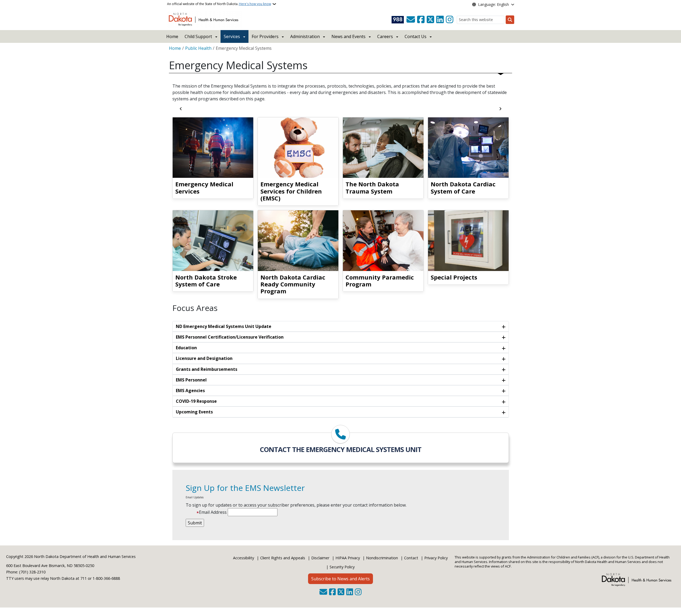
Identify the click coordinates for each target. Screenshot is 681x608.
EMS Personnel (191, 380)
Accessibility (243, 557)
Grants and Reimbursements (206, 369)
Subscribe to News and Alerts (340, 579)
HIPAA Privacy (347, 557)
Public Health (198, 48)
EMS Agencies (190, 390)
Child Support (198, 36)
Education (186, 348)
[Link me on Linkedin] (440, 19)
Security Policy (342, 566)
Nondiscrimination (382, 557)
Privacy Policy (436, 557)
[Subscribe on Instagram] (449, 19)
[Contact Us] (410, 19)
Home (172, 36)
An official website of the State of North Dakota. (219, 4)
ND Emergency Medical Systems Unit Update (223, 326)
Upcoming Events (194, 412)
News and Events (348, 36)
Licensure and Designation (204, 358)
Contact (411, 557)
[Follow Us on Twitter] (430, 19)
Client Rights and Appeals (282, 557)
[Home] (204, 19)
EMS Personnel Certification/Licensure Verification (230, 337)
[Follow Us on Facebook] (421, 19)
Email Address (213, 512)
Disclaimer (320, 557)
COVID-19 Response (196, 401)
